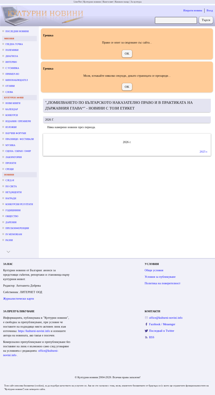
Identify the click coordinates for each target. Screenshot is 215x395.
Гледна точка (14, 44)
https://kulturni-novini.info (34, 331)
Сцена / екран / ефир (18, 151)
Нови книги (12, 103)
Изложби (11, 127)
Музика (10, 145)
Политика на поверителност (162, 283)
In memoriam (13, 234)
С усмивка (12, 68)
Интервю (11, 62)
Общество (11, 216)
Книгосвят (108, 1)
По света (11, 186)
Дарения (10, 222)
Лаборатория (13, 157)
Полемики (11, 50)
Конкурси (11, 115)
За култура (136, 1)
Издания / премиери (18, 121)
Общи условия (154, 270)
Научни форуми (15, 133)
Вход (210, 10)
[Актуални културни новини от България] (43, 15)
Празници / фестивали (19, 139)
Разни (9, 240)
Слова (9, 92)
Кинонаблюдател (16, 80)
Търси (206, 20)
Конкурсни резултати (19, 204)
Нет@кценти (13, 192)
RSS (151, 337)
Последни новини (17, 31)
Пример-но (12, 74)
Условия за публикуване (160, 276)
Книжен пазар (122, 1)
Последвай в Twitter (161, 330)
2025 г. (204, 151)
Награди (10, 198)
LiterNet (78, 1)
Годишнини (13, 210)
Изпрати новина (192, 10)
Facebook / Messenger (162, 324)
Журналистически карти (18, 298)
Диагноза (11, 56)
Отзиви (10, 86)
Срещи (9, 169)
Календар (11, 109)
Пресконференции (17, 228)
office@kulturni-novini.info (165, 317)
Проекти (10, 163)
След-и (9, 180)
